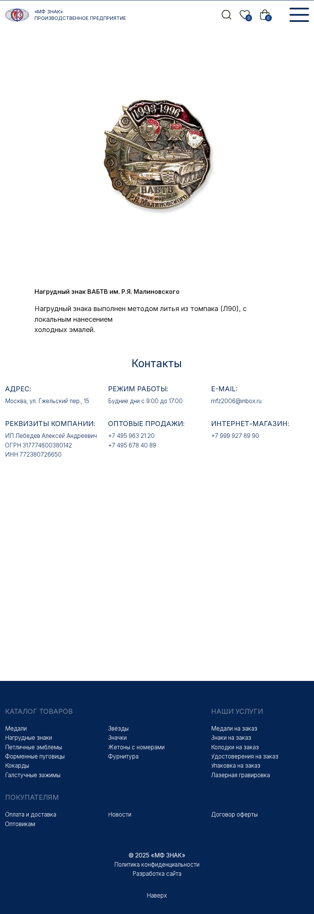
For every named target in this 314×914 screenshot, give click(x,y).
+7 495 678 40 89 (132, 445)
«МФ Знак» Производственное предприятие (80, 15)
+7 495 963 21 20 (131, 435)
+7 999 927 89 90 (235, 435)
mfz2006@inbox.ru (236, 401)
